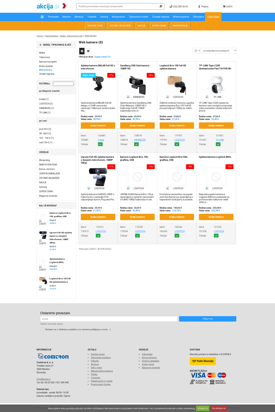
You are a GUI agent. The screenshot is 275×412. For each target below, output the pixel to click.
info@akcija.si (43, 379)
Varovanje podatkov (101, 357)
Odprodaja (213, 16)
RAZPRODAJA (180, 25)
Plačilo (94, 374)
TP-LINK (220, 140)
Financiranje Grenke (101, 384)
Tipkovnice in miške (138, 16)
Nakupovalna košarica (102, 371)
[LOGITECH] (177, 97)
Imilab (101, 140)
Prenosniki (53, 16)
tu (194, 408)
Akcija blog (44, 160)
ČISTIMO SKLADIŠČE (120, 25)
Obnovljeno (198, 16)
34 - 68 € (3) (45, 133)
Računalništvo (51, 36)
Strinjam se (203, 408)
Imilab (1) (44, 99)
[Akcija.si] (52, 6)
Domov (40, 36)
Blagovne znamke (48, 196)
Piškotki (95, 361)
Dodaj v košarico (98, 125)
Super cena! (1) (102, 57)
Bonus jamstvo (149, 357)
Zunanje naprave (160, 16)
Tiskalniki (91, 16)
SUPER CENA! (159, 25)
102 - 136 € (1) (46, 138)
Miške (42, 53)
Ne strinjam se (219, 408)
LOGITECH (180, 140)
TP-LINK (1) (44, 112)
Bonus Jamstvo (47, 169)
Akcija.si (95, 364)
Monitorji (79, 16)
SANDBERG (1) (46, 108)
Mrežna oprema (181, 16)
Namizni (67, 16)
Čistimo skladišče (150, 361)
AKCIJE (141, 25)
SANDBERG (140, 140)
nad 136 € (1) (45, 142)
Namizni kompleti (48, 61)
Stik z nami (96, 367)
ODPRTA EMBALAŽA (49, 173)
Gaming (104, 16)
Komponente (118, 16)
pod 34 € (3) (45, 129)
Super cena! (148, 364)
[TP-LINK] (216, 97)
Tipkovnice (44, 57)
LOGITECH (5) (46, 103)
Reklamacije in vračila (101, 381)
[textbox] (120, 6)
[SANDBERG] (137, 97)
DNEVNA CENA (95, 25)
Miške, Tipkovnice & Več (71, 36)
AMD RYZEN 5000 (48, 164)
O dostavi (95, 377)
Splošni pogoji (98, 354)
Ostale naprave (46, 74)
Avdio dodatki (46, 66)
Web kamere (45, 70)
